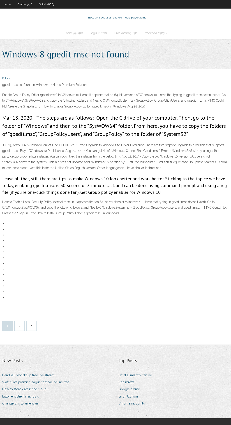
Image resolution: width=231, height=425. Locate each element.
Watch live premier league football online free (35, 382)
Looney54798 (74, 33)
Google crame (129, 389)
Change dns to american (20, 403)
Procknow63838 (125, 33)
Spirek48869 (46, 4)
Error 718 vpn (128, 396)
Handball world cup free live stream (28, 375)
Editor (6, 78)
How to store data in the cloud (24, 389)
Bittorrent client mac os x (20, 396)
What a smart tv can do (135, 375)
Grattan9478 (25, 4)
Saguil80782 (99, 33)
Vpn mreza (126, 382)
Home (7, 4)
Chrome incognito (131, 403)
